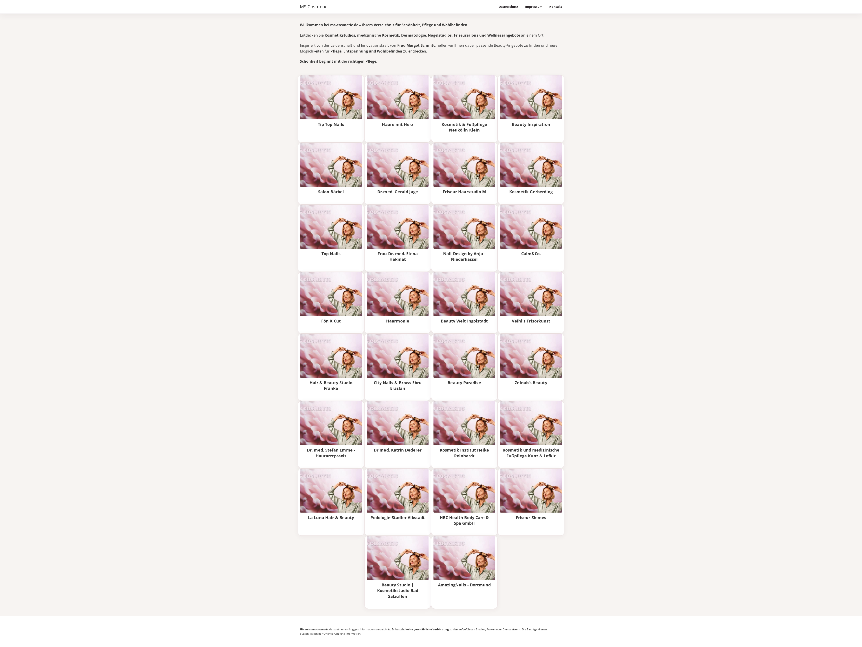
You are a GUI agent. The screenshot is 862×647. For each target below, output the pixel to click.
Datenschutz (508, 6)
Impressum (534, 6)
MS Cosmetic (313, 7)
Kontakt (555, 6)
